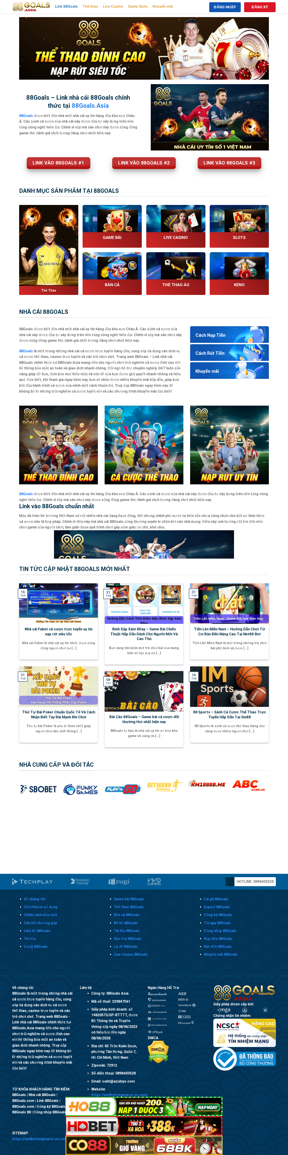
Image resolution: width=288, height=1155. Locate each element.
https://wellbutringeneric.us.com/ (119, 1095)
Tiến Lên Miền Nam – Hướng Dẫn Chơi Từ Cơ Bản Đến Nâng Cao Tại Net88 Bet (229, 631)
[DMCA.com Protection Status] (158, 1052)
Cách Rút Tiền (210, 353)
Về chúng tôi (34, 899)
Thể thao (90, 6)
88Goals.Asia (90, 105)
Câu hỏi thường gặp (40, 923)
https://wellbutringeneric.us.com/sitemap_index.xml (56, 1139)
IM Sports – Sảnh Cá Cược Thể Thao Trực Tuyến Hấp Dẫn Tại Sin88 (229, 714)
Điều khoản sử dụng (40, 907)
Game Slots (138, 6)
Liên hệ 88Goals (37, 931)
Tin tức (30, 939)
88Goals (26, 351)
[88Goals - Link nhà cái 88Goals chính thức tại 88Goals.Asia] (31, 7)
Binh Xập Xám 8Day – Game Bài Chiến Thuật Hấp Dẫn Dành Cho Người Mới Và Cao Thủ (144, 634)
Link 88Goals (66, 6)
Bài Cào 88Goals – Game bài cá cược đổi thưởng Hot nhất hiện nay (144, 719)
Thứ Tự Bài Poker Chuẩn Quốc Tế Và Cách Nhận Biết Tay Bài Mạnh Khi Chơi (58, 714)
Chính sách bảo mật (40, 915)
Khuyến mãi (163, 6)
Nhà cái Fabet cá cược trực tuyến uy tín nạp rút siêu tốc (58, 631)
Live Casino (113, 6)
